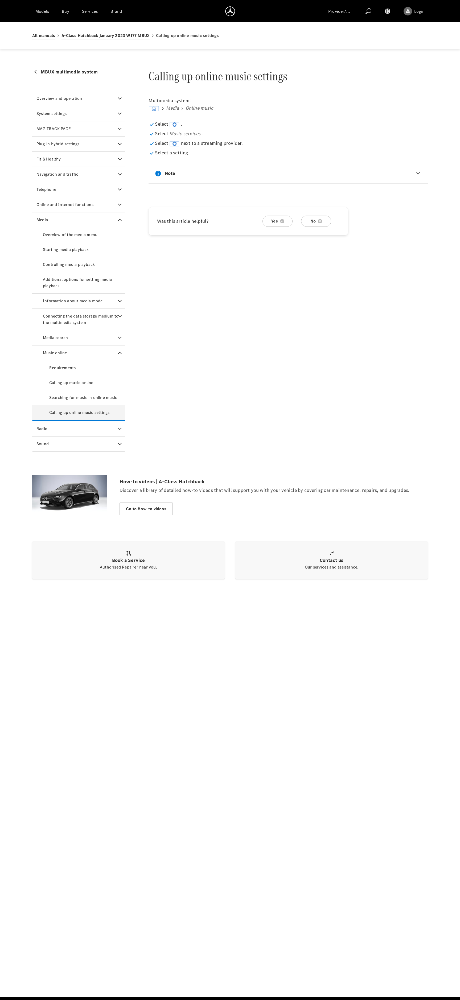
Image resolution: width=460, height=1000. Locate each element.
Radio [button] (41, 428)
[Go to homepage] (230, 11)
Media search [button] (55, 337)
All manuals (43, 35)
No (313, 221)
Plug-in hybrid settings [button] (58, 144)
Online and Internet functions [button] (64, 204)
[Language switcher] (387, 11)
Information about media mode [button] (73, 301)
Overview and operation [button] (59, 98)
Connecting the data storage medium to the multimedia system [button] (80, 319)
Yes (274, 221)
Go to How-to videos (146, 509)
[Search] (368, 11)
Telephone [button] (46, 189)
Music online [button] (55, 353)
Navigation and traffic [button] (57, 174)
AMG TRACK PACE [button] (53, 128)
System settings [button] (51, 113)
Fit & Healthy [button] (48, 159)
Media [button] (42, 220)
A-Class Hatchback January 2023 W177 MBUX (105, 35)
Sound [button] (42, 444)
